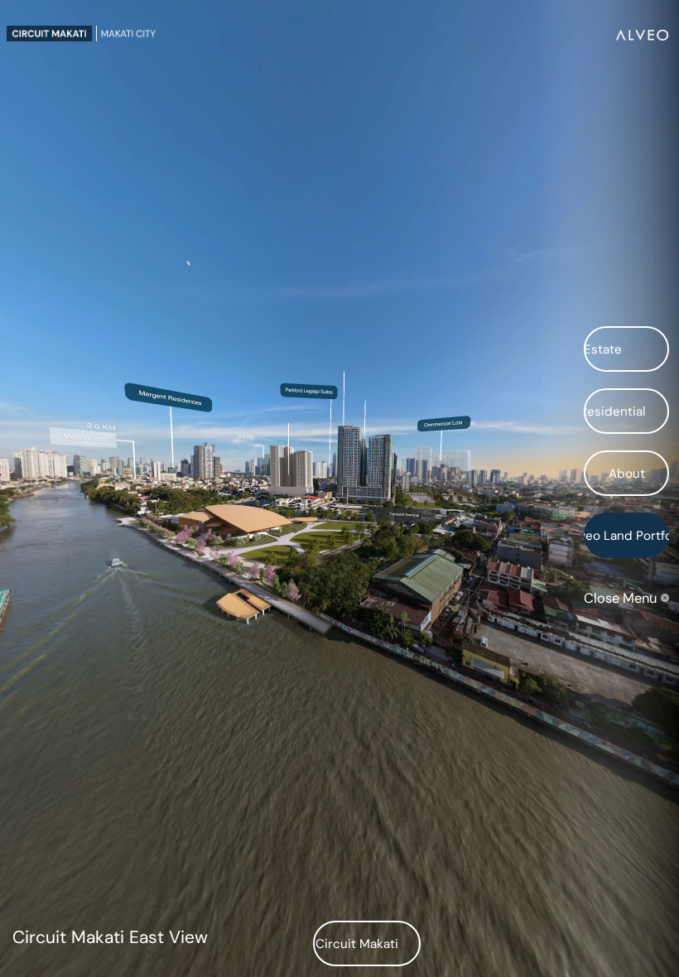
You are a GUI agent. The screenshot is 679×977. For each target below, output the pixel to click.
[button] (626, 349)
